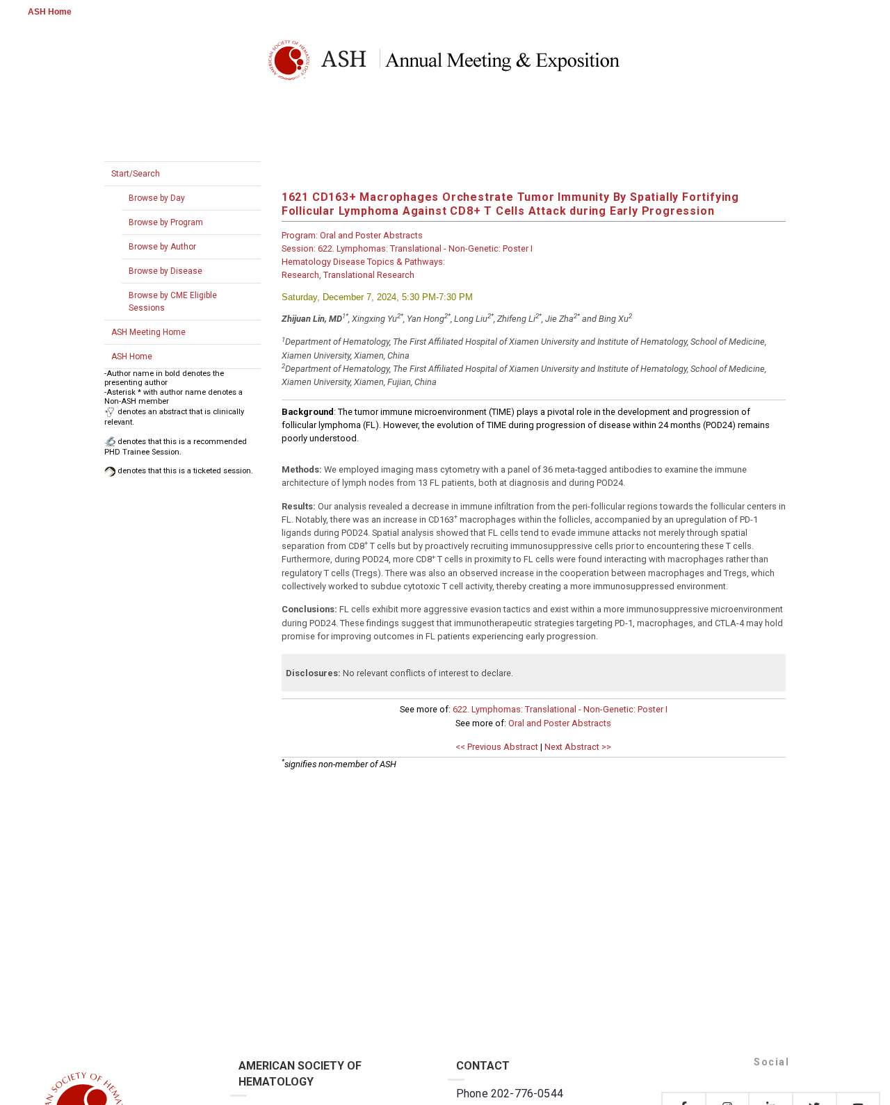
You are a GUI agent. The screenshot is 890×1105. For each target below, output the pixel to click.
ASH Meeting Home (148, 332)
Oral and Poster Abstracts (559, 723)
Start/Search (135, 174)
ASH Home (50, 12)
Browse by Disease (165, 271)
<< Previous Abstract (496, 747)
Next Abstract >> (577, 747)
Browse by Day (157, 198)
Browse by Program (166, 222)
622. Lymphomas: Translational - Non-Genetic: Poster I (560, 709)
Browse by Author (162, 247)
